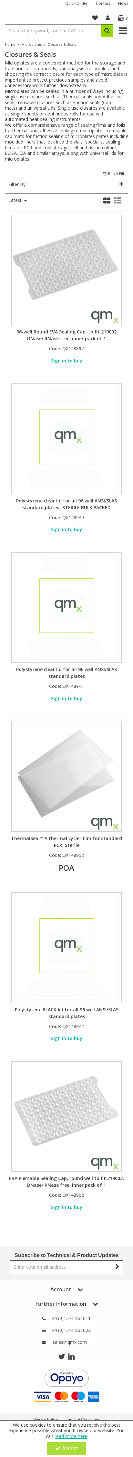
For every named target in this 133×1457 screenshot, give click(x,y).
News (123, 3)
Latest (15, 200)
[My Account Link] (107, 18)
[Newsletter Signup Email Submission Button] (117, 1266)
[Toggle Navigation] (123, 30)
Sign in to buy (66, 361)
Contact (103, 3)
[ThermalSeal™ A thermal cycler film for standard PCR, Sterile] (66, 776)
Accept (70, 1448)
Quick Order (76, 3)
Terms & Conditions (83, 1419)
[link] (61, 1356)
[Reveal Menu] (123, 30)
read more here (71, 1436)
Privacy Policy (45, 1419)
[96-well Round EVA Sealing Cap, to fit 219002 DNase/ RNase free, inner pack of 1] (66, 269)
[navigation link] (94, 18)
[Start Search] (107, 30)
